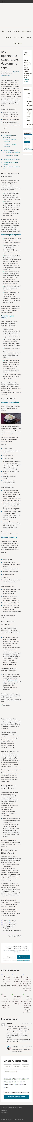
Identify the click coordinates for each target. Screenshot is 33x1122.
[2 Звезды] (12, 921)
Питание (17, 31)
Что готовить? (9, 150)
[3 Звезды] (4, 923)
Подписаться (28, 142)
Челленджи (18, 43)
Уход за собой (26, 37)
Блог (4, 31)
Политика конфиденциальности (11, 1107)
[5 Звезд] (4, 925)
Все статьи (4, 1113)
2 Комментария (5, 75)
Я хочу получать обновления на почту (17, 1092)
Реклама (4, 1110)
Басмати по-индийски (13, 152)
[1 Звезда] (4, 921)
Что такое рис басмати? (12, 159)
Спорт (16, 37)
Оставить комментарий (16, 1097)
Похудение (8, 37)
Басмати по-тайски (12, 155)
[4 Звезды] (12, 923)
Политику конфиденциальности (28, 149)
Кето (9, 31)
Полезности (26, 31)
